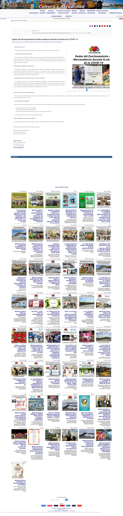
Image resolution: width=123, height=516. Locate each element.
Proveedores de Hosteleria (55, 191)
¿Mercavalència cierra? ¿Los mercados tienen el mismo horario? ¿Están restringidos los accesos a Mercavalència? (37, 42)
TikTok (74, 505)
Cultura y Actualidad (23, 191)
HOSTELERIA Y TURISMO (89, 512)
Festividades (24, 225)
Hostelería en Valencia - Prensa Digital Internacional (61, 508)
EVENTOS (30, 512)
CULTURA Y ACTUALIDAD (58, 512)
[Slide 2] (89, 89)
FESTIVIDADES (76, 512)
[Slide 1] (87, 89)
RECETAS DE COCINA (65, 512)
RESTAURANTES (33, 512)
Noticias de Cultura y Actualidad (20, 20)
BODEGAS (49, 512)
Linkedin (68, 505)
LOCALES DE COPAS (46, 512)
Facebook (43, 505)
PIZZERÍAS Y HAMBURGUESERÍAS (38, 512)
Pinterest (62, 505)
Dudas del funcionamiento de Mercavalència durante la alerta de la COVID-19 (45, 39)
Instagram (50, 505)
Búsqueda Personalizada (61, 497)
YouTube (79, 505)
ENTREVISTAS (73, 512)
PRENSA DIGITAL (93, 512)
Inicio (13, 20)
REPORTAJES (61, 512)
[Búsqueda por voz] (64, 500)
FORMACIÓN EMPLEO (79, 512)
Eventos (75, 191)
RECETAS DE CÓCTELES (69, 512)
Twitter (56, 505)
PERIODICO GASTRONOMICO (84, 512)
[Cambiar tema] (1, 12)
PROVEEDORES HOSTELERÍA (52, 512)
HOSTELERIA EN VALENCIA (97, 512)
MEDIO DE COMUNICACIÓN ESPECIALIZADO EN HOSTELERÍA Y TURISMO (22, 512)
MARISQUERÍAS (42, 512)
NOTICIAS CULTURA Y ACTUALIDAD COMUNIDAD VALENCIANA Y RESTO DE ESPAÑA (8, 512)
